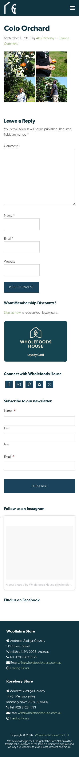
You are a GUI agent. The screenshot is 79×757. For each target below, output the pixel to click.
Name (9, 215)
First (6, 428)
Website (9, 261)
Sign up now (12, 312)
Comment (12, 146)
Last (6, 444)
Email (8, 238)
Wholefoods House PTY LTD (52, 735)
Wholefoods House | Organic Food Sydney (10, 8)
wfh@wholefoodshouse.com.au (40, 662)
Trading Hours (19, 668)
